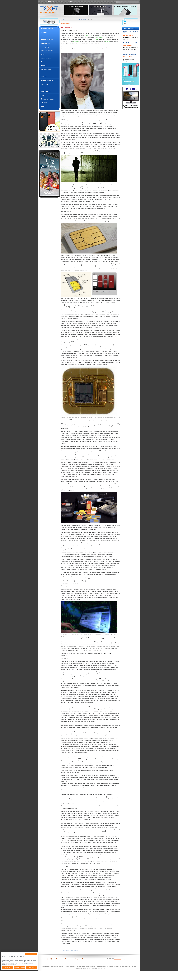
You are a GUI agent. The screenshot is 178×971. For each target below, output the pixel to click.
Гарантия (44, 102)
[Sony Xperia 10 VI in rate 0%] (49, 173)
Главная (43, 2)
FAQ (49, 2)
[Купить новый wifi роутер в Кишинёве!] (100, 10)
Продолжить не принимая (31, 953)
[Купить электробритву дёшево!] (76, 10)
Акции (43, 106)
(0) (73, 2)
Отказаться (31, 967)
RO (45, 21)
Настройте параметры (19, 967)
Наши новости (129, 28)
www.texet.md (117, 959)
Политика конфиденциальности (9, 953)
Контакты (64, 2)
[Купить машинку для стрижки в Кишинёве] (49, 140)
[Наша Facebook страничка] (53, 21)
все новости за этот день (70, 950)
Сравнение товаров (48, 99)
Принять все (7, 967)
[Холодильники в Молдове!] (130, 74)
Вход (76, 959)
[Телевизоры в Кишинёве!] (130, 97)
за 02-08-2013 (81, 20)
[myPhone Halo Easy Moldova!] (49, 121)
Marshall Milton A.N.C (130, 43)
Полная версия (86, 959)
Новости (56, 2)
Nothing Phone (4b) (129, 54)
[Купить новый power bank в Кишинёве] (125, 10)
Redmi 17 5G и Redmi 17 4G (131, 32)
